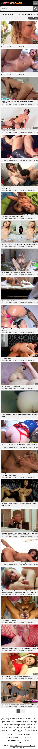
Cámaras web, (4, 47)
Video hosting (24, 734)
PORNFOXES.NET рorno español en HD (22, 746)
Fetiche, (21, 47)
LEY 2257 (19, 743)
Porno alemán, (31, 47)
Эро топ (19, 732)
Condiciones (13, 740)
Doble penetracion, (13, 47)
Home (9, 734)
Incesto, (25, 47)
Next (22, 711)
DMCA (27, 740)
